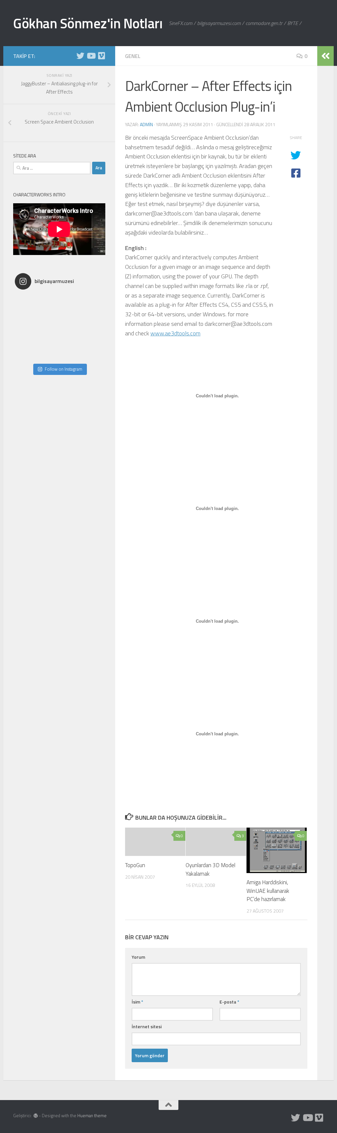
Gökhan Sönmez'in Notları (87, 23)
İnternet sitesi (147, 1026)
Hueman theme (92, 1115)
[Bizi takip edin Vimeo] (101, 56)
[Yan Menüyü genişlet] (325, 56)
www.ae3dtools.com (175, 333)
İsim (137, 1001)
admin (146, 124)
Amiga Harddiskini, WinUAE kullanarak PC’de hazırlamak (267, 890)
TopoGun (135, 865)
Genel (133, 56)
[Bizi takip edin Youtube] (91, 56)
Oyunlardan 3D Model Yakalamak (210, 869)
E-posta (229, 1001)
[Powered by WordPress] (36, 1116)
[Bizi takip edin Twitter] (80, 56)
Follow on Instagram (63, 369)
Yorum (138, 956)
